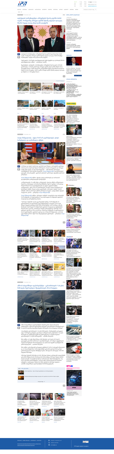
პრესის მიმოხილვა (71, 79)
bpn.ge (75, 1)
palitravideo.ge (20, 129)
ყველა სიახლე (77, 50)
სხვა (19, 11)
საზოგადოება (38, 9)
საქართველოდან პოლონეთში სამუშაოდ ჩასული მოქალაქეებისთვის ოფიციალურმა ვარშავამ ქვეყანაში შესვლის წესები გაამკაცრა (59, 257)
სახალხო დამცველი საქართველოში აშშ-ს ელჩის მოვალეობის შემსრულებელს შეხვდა (73, 46)
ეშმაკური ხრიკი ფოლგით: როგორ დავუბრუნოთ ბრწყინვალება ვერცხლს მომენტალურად (59, 418)
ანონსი (76, 9)
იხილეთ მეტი (40, 381)
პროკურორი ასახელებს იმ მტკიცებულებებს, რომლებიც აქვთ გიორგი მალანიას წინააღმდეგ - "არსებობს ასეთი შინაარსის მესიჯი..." (23, 126)
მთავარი (19, 9)
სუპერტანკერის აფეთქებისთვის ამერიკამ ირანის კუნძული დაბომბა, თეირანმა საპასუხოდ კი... (73, 159)
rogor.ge (43, 422)
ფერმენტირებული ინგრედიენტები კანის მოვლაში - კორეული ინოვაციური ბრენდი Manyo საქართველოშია (59, 274)
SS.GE (19, 80)
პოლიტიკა (24, 9)
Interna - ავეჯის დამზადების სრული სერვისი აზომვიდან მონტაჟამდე (23, 273)
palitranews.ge (44, 258)
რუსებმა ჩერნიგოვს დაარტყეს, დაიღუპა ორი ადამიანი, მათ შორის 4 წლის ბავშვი (42, 376)
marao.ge (19, 422)
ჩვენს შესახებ (26, 440)
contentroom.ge (20, 276)
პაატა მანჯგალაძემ (48, 171)
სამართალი (31, 9)
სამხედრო (66, 9)
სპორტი (61, 9)
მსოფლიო (44, 9)
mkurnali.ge (19, 406)
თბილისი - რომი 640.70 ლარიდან (59, 109)
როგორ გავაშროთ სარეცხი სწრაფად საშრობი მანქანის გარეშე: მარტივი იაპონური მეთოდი (47, 419)
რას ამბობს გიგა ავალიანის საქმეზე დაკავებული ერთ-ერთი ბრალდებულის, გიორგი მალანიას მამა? (35, 126)
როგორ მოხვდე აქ (60, 80)
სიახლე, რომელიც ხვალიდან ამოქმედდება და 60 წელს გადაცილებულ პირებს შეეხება (47, 125)
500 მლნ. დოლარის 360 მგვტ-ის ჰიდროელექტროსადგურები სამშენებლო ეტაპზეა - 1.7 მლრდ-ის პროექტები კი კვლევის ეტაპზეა (74, 339)
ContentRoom (62, 262)
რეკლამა (39, 440)
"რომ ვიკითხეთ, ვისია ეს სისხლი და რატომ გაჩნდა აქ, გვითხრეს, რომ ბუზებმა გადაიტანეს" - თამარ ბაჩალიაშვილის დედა (59, 126)
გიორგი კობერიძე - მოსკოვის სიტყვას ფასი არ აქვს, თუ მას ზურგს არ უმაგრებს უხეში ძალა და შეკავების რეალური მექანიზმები (73, 71)
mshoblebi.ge (44, 406)
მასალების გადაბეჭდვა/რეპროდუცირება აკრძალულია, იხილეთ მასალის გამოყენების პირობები (29, 444)
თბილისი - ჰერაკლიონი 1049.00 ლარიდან (35, 109)
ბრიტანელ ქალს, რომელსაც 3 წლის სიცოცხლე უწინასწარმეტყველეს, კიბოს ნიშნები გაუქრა (22, 403)
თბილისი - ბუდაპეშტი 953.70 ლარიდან (46, 109)
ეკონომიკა (55, 9)
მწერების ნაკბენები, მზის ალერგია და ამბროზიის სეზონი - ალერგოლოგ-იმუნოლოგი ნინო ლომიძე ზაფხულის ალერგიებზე (35, 274)
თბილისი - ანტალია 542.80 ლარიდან (22, 109)
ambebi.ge (19, 243)
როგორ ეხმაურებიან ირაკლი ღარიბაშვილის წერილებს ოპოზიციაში (47, 255)
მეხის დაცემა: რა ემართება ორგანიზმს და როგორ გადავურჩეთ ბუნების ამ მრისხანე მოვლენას (35, 403)
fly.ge (18, 113)
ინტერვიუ (69, 55)
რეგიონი (50, 9)
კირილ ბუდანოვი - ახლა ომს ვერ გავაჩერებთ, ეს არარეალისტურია (39, 371)
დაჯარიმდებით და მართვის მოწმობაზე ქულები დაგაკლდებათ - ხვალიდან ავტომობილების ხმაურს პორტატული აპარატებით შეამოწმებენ (22, 257)
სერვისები (33, 440)
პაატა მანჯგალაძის (26, 177)
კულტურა (72, 9)
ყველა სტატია (77, 75)
